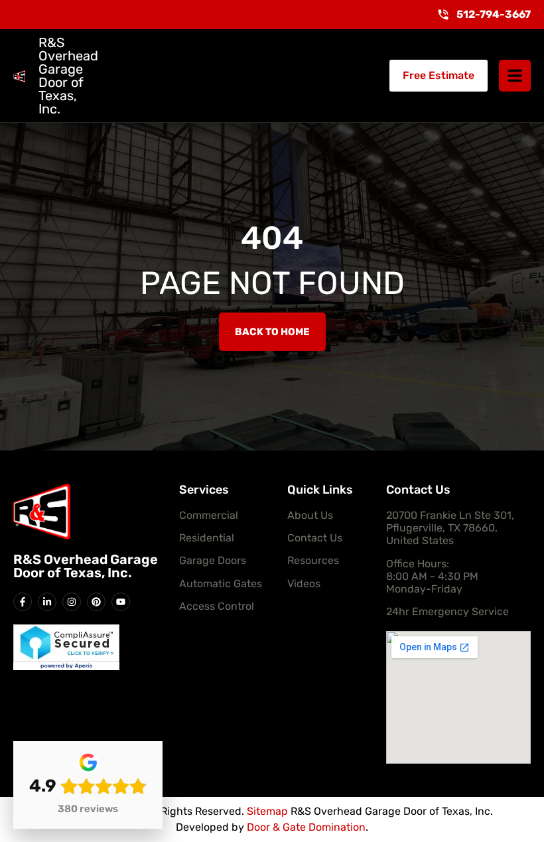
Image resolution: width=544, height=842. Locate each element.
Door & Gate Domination (306, 827)
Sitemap (267, 811)
